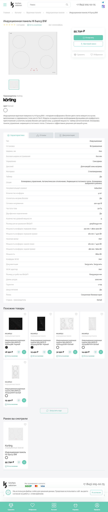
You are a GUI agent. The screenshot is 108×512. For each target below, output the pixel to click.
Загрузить (89, 264)
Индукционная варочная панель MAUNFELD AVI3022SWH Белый (15, 391)
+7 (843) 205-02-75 (85, 4)
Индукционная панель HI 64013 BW (15, 453)
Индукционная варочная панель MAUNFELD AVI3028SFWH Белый (92, 342)
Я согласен (96, 493)
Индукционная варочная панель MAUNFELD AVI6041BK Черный (15, 342)
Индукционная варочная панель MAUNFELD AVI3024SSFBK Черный (40, 342)
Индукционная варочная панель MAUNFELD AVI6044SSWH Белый (66, 342)
